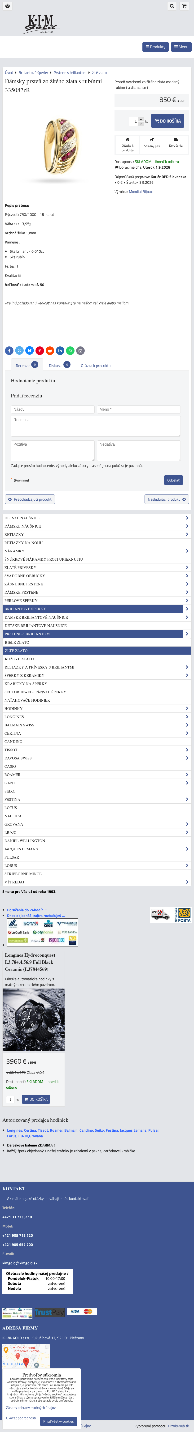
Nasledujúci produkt (164, 499)
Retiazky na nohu (23, 542)
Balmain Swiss (19, 724)
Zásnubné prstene (23, 583)
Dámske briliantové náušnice (36, 617)
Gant (9, 782)
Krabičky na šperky (25, 683)
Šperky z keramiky (24, 675)
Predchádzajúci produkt (33, 499)
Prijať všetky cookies (58, 1421)
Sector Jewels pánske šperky (35, 691)
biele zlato (17, 642)
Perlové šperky (21, 600)
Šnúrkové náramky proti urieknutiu (43, 559)
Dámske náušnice (22, 526)
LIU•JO (10, 832)
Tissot (11, 749)
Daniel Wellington (24, 840)
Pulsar (11, 857)
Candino (13, 741)
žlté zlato (16, 650)
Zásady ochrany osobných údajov (31, 1407)
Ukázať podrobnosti (21, 1418)
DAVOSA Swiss (18, 757)
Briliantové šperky (25, 608)
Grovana (13, 824)
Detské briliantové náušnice (36, 625)
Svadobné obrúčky (24, 575)
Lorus (10, 865)
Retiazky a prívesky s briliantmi (39, 667)
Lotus (10, 807)
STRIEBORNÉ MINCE (23, 873)
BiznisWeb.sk (178, 1426)
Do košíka (170, 120)
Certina (12, 733)
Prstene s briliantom (27, 633)
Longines (14, 716)
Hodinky (13, 708)
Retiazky (14, 534)
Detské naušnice (22, 517)
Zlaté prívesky (20, 567)
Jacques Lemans (21, 848)
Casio (10, 766)
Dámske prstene (21, 592)
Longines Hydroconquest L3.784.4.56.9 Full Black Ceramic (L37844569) (30, 961)
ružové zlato (19, 658)
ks (17, 1099)
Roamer (12, 774)
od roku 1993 (46, 32)
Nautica (13, 815)
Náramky (14, 550)
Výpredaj (14, 881)
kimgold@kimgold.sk (19, 1263)
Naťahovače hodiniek (27, 700)
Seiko (10, 790)
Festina (12, 799)
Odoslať (173, 480)
